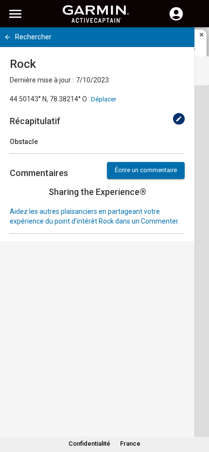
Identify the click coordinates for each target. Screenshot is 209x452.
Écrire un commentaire (146, 170)
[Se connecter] (176, 19)
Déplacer (103, 99)
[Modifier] (179, 119)
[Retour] (7, 37)
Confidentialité (89, 443)
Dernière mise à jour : (42, 80)
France (130, 443)
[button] (197, 408)
